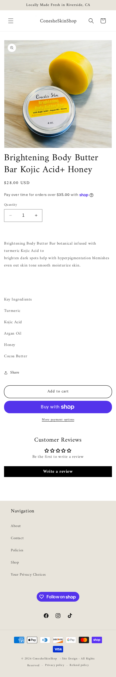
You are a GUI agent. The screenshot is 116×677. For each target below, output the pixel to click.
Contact (17, 538)
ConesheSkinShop (45, 658)
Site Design (70, 658)
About (16, 526)
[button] (11, 21)
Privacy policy (54, 665)
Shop (15, 562)
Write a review (58, 471)
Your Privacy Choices (28, 574)
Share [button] (14, 372)
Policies (17, 550)
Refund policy (79, 665)
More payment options (58, 420)
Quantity (10, 205)
